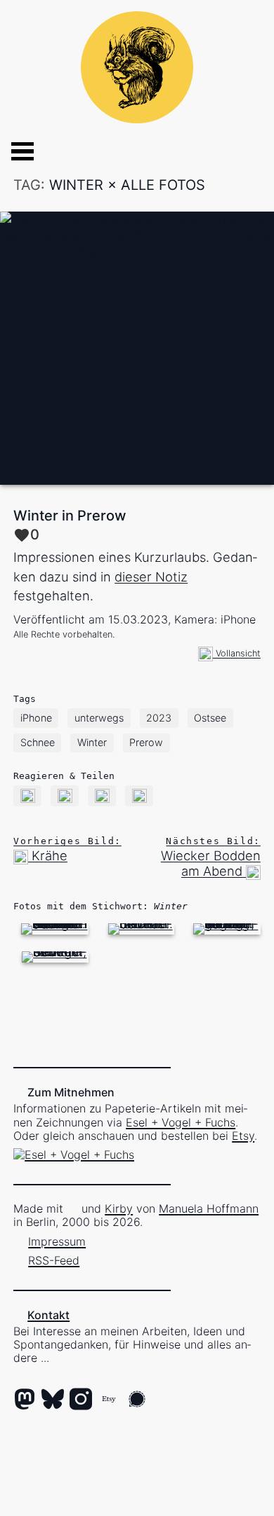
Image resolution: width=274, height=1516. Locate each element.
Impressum (57, 1241)
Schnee (37, 742)
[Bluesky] (52, 1400)
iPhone (36, 718)
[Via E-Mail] (27, 795)
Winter (92, 742)
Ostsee (210, 718)
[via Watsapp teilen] (102, 795)
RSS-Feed (53, 1260)
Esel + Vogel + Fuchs (180, 1122)
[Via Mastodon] (65, 795)
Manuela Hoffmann (209, 1208)
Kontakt (48, 1315)
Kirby (119, 1208)
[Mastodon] (24, 1400)
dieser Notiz (151, 576)
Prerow (146, 742)
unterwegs (99, 718)
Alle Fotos (163, 185)
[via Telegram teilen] (139, 795)
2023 (158, 718)
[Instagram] (81, 1400)
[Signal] (137, 1400)
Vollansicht (237, 653)
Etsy (243, 1136)
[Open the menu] (11, 151)
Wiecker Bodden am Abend (211, 857)
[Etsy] (109, 1400)
